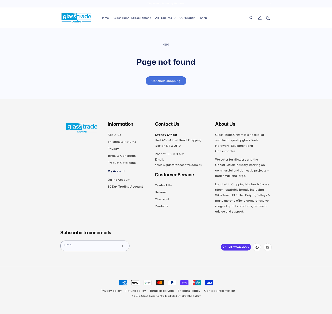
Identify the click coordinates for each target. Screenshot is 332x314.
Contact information (219, 291)
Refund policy (135, 291)
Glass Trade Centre (153, 296)
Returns (161, 192)
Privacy (113, 149)
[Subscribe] (122, 246)
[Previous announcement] (61, 3)
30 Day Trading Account (125, 186)
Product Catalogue (122, 163)
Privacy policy (111, 291)
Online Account (119, 179)
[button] (165, 18)
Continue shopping (166, 81)
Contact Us (163, 185)
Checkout (162, 199)
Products (161, 206)
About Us (114, 135)
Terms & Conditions (122, 156)
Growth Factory (191, 296)
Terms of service (162, 291)
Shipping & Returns (122, 142)
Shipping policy (189, 291)
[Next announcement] (270, 3)
